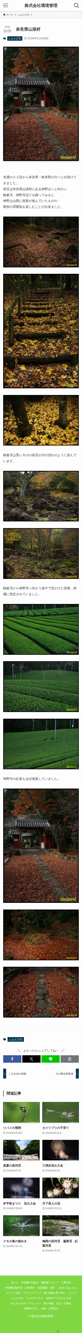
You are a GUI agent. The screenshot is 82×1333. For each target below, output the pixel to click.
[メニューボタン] (5, 5)
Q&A (43, 1308)
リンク (72, 1292)
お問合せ (54, 1308)
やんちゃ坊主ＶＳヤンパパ (26, 1303)
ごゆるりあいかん (67, 1287)
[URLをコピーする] (70, 1059)
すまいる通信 (63, 1303)
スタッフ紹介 (13, 1292)
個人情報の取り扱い (55, 1292)
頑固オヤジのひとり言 (58, 1298)
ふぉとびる (14, 38)
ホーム (14, 1282)
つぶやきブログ (35, 1298)
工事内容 (66, 1282)
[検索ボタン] (76, 5)
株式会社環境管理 (41, 5)
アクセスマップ (32, 1292)
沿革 (52, 1287)
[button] (12, 1059)
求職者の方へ (30, 1308)
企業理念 (30, 1287)
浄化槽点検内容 (13, 1287)
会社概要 (42, 1287)
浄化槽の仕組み (29, 1282)
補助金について (50, 1282)
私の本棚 (49, 1303)
